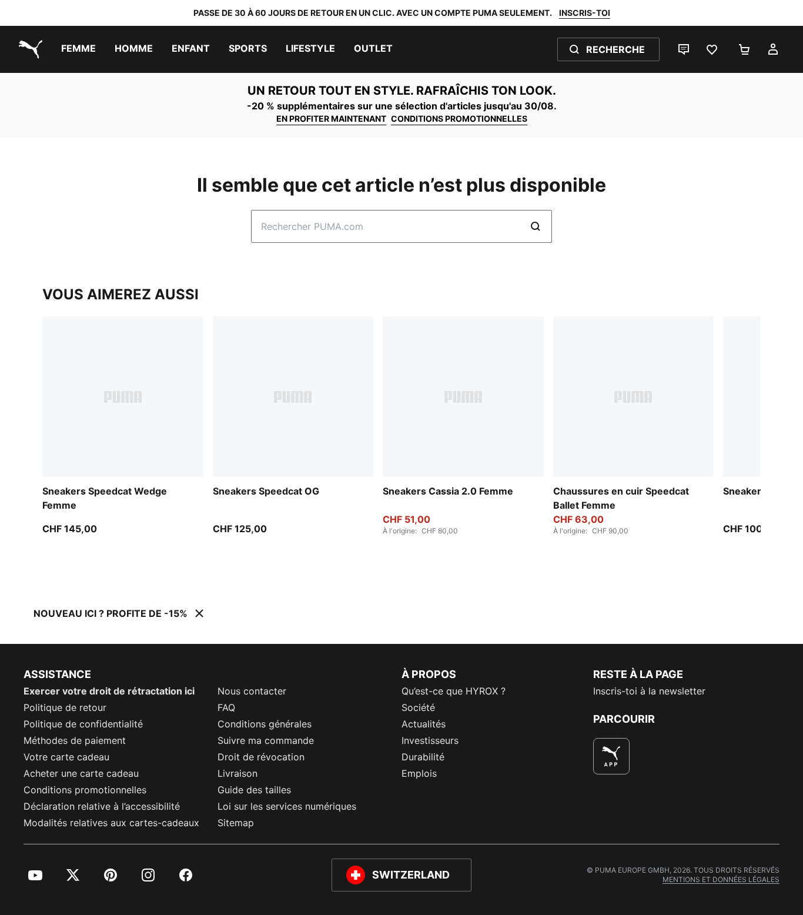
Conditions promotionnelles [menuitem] (85, 790)
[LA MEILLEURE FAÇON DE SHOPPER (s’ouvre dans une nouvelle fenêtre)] (611, 756)
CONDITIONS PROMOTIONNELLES (459, 118)
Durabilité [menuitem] (423, 757)
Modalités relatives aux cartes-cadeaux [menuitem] (111, 823)
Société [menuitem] (418, 707)
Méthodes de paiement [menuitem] (75, 740)
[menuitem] (78, 49)
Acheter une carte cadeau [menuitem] (81, 773)
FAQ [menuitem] (226, 707)
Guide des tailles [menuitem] (254, 790)
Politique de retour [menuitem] (65, 707)
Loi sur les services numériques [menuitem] (287, 806)
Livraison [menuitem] (237, 773)
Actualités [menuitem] (424, 724)
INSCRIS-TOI (584, 13)
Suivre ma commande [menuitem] (266, 740)
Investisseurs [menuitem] (430, 740)
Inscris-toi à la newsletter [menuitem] (649, 691)
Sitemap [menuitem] (236, 823)
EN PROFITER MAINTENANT (331, 118)
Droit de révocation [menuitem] (261, 757)
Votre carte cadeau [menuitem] (66, 757)
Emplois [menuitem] (419, 773)
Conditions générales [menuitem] (265, 724)
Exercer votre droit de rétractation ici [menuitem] (109, 691)
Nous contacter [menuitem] (252, 691)
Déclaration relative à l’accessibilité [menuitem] (102, 806)
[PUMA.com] (28, 49)
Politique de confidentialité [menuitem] (83, 724)
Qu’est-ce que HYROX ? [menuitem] (454, 691)
